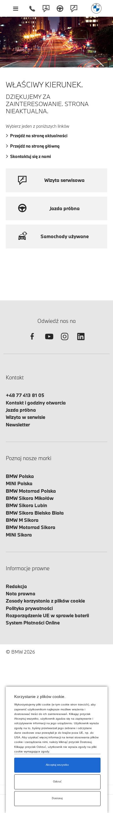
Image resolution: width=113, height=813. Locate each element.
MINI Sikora (19, 535)
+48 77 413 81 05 (25, 395)
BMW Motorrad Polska (31, 491)
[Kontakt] (46, 8)
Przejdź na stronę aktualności (39, 135)
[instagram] (65, 341)
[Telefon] (32, 8)
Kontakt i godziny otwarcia (36, 403)
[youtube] (48, 341)
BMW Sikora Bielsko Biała (35, 513)
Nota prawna (20, 593)
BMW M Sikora (22, 520)
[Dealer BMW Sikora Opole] (96, 8)
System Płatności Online (33, 623)
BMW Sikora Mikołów (30, 498)
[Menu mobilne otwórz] (15, 8)
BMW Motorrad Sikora (30, 527)
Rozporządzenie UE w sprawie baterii (47, 615)
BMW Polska (20, 476)
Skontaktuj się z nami (30, 156)
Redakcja (16, 586)
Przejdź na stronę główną (35, 146)
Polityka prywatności (29, 608)
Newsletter (18, 424)
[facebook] (32, 341)
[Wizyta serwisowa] (74, 8)
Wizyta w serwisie (25, 417)
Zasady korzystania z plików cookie (45, 601)
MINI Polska (19, 483)
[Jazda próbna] (60, 8)
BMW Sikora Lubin (26, 505)
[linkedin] (81, 341)
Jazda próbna (21, 410)
